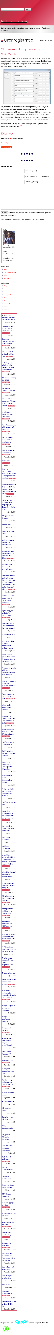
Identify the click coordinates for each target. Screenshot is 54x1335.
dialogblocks (7, 295)
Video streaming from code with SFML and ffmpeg (8, 733)
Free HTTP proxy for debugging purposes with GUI (9, 684)
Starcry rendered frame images (8, 1186)
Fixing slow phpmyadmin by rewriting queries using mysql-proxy (8, 815)
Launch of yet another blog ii (7, 1235)
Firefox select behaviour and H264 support (7, 925)
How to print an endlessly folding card (8, 354)
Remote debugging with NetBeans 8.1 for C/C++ (9, 428)
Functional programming (7, 1293)
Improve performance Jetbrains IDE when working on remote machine (9, 473)
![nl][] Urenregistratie (7, 1127)
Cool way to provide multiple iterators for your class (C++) (9, 937)
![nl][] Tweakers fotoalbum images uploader (8, 753)
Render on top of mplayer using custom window (8, 1083)
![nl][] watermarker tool (9, 803)
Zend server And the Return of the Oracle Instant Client (8, 554)
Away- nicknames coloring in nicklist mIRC (8, 696)
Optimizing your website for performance (7, 614)
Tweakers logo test (8, 973)
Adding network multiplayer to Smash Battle (7, 912)
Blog (7, 143)
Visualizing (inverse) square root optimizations (9, 874)
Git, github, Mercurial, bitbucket (6, 1137)
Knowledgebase (11, 272)
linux (5, 298)
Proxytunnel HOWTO (6, 1030)
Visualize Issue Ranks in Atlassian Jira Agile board (8, 567)
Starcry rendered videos (8, 1094)
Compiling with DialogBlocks (7, 1118)
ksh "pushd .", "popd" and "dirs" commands (8, 828)
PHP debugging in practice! (8, 1205)
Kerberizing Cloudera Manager (8, 390)
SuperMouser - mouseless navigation (7, 1148)
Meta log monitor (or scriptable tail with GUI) (8, 899)
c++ (5, 289)
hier (10, 138)
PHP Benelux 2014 (8, 635)
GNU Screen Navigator (6, 1195)
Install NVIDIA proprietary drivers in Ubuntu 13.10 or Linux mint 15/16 (8, 658)
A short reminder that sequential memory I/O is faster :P (8, 792)
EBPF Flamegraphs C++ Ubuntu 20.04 (8, 319)
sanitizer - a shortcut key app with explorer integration (8, 765)
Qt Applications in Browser (8, 517)
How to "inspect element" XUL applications (7, 441)
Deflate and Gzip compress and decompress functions (8, 600)
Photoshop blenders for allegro (9, 1214)
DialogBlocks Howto (6, 1109)
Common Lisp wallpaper (6, 1245)
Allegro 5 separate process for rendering (8, 1008)
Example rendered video (8, 533)
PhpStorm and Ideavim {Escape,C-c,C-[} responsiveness (8, 962)
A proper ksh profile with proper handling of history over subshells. (9, 671)
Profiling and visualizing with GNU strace (7, 415)
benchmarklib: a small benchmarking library (7, 779)
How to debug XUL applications (8, 452)
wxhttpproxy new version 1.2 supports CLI (8, 542)
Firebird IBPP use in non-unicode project (9, 982)
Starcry (6, 275)
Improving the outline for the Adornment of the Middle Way (8, 1257)
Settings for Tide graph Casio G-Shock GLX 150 (7, 330)
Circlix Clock (6, 462)
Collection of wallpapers (6, 1159)
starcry (6, 307)
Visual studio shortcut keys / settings (7, 707)
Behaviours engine (8, 1102)
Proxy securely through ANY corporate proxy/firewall (7, 1042)
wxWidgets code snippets (8, 1224)
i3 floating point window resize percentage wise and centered (8, 367)
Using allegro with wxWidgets (8, 1268)
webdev (6, 310)
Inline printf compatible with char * (8, 1071)
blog (5, 286)
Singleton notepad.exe (6, 1177)
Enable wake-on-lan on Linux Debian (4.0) (9, 1304)
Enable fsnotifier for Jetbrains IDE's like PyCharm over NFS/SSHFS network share (9, 489)
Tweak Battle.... (7, 525)
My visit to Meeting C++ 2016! (9, 380)
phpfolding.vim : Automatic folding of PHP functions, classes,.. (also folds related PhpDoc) (9, 860)
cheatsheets (7, 292)
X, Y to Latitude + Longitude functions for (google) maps (9, 949)
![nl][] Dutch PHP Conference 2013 (8, 743)
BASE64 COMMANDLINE (8, 1169)
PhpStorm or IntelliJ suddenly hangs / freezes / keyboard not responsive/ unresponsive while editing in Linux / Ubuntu (9, 582)
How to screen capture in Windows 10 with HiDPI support (9, 402)
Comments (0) (7, 147)
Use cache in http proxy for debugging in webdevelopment (8, 644)
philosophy (7, 304)
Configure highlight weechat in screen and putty (8, 886)
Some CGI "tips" (7, 1061)
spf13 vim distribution (6, 847)
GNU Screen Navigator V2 (6, 1053)
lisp (5, 301)
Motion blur (6, 1285)
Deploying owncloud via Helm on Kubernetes (8, 342)
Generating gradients (6, 838)
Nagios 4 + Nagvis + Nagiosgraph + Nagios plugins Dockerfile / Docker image (9, 504)
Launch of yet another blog (7, 1277)
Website (6, 278)
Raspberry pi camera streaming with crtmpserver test (8, 719)
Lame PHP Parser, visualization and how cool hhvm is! (8, 626)
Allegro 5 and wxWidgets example (6, 1019)
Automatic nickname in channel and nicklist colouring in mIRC (9, 995)
